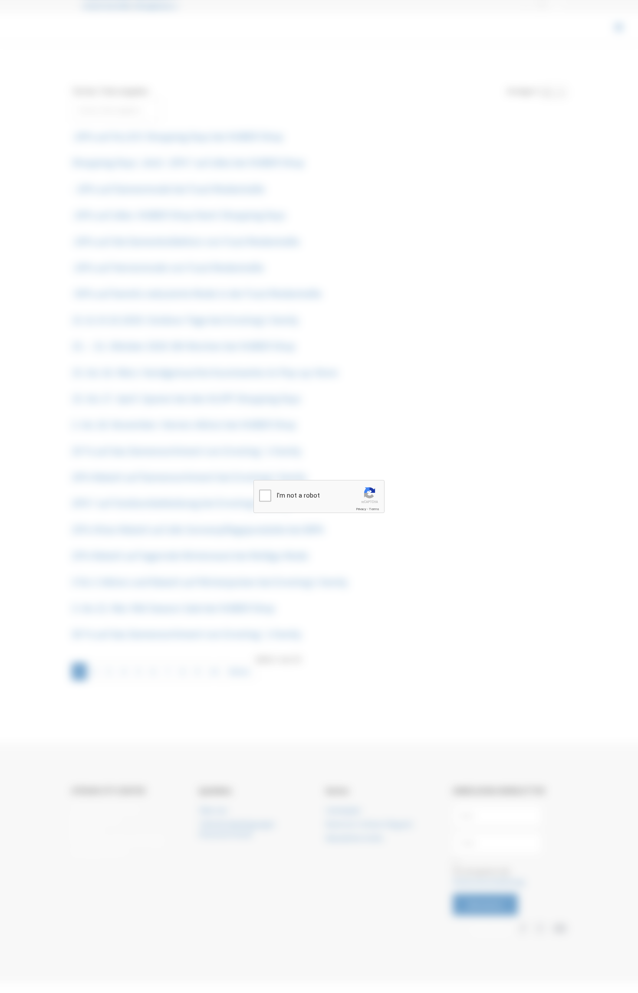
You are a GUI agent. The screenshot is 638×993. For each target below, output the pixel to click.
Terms (374, 509)
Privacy (361, 509)
